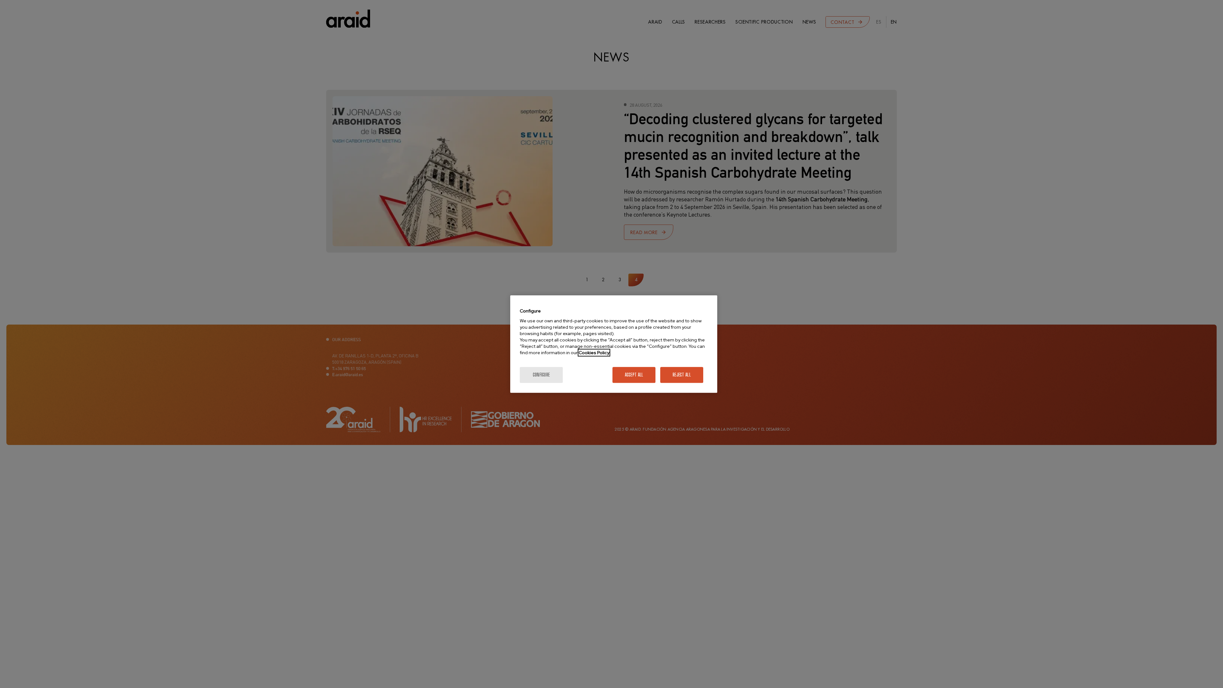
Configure (541, 374)
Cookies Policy (594, 352)
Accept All (634, 374)
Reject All (682, 374)
